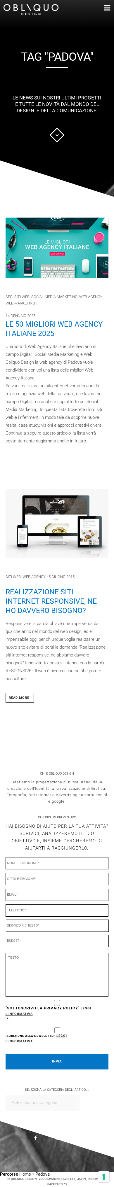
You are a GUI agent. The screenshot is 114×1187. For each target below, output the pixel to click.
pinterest (61, 1139)
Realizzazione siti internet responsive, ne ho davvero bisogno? (51, 601)
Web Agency (90, 297)
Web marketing (20, 303)
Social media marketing (54, 297)
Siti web (22, 297)
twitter (83, 1140)
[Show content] (57, 135)
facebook (39, 1138)
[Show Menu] (98, 8)
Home (25, 1174)
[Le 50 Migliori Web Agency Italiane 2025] (57, 250)
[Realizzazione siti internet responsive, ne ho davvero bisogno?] (57, 525)
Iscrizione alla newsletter (36, 1038)
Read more (19, 698)
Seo (9, 297)
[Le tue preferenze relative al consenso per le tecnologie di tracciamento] (103, 1176)
